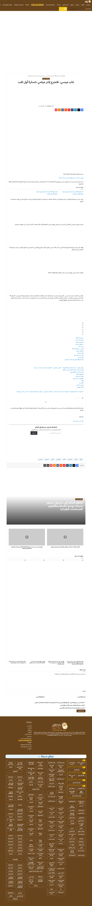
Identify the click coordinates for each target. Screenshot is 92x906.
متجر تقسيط (51, 830)
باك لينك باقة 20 (31, 769)
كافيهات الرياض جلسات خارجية (43, 367)
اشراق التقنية (72, 801)
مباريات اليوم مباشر (40, 798)
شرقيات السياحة (72, 851)
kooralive (10, 796)
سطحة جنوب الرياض (40, 854)
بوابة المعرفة (79, 376)
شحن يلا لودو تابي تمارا (51, 850)
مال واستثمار (58, 391)
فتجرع (58, 459)
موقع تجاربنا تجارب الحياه (31, 778)
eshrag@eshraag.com (52, 735)
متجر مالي (80, 353)
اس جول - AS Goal (10, 829)
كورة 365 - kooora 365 (20, 829)
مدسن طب (51, 783)
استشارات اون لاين (72, 834)
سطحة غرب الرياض (31, 849)
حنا (61, 889)
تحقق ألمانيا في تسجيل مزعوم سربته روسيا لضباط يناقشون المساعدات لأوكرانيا (65, 506)
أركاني (81, 847)
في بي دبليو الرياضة (77, 348)
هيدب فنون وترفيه (61, 801)
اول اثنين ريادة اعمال (81, 763)
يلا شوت (40, 794)
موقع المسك (79, 344)
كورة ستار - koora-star (11, 805)
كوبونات (18, 391)
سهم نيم (80, 357)
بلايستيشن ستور (61, 876)
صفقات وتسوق (48, 391)
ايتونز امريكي (51, 817)
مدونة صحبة (81, 850)
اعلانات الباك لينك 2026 (52, 779)
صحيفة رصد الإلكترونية (76, 372)
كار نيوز (72, 820)
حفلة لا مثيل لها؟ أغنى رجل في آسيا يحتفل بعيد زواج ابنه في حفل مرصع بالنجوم (17, 662)
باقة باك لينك (81, 775)
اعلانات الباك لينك (52, 770)
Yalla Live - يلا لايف (10, 820)
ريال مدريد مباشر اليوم (20, 763)
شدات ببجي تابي (52, 813)
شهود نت (72, 844)
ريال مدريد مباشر (40, 802)
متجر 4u (61, 843)
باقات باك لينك (51, 766)
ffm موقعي (80, 387)
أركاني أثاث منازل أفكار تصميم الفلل (72, 370)
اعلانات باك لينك (40, 785)
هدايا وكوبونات (73, 391)
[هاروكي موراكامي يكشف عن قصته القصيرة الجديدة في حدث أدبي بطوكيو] (36, 609)
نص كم (81, 346)
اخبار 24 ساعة (51, 796)
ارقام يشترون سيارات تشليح (40, 867)
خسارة (69, 459)
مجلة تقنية (61, 792)
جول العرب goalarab (40, 880)
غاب (64, 459)
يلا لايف (36, 885)
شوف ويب (72, 810)
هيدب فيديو (72, 838)
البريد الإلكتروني (81, 696)
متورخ (81, 828)
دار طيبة (80, 359)
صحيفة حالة (79, 340)
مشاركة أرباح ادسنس (50, 5)
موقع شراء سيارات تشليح (31, 863)
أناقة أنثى (72, 823)
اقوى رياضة (61, 783)
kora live (20, 796)
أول (80, 459)
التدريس (61, 774)
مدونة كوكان (72, 817)
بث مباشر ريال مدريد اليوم (31, 881)
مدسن (72, 828)
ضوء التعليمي (81, 788)
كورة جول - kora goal (10, 783)
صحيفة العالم (51, 801)
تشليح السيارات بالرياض (71, 359)
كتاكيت (81, 383)
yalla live (15, 771)
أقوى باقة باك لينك (31, 773)
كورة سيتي (31, 876)
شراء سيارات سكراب (31, 858)
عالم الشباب (77, 769)
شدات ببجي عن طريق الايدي (52, 845)
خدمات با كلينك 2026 (40, 778)
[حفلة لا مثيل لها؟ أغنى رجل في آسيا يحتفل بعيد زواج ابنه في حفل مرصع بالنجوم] (17, 609)
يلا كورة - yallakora (10, 792)
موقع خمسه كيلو (78, 378)
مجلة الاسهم (81, 813)
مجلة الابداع (72, 831)
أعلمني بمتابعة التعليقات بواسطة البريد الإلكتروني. (72, 705)
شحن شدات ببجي (61, 863)
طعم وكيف (80, 367)
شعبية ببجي (61, 873)
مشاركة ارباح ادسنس (72, 763)
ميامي (46, 459)
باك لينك (59, 5)
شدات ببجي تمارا (52, 808)
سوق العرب (40, 768)
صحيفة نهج (81, 820)
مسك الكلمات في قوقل (81, 802)
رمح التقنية (81, 841)
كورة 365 (40, 876)
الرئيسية (88, 5)
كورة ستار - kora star (20, 788)
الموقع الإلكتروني (40, 696)
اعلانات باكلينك (35, 789)
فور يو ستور (52, 839)
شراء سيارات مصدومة (31, 867)
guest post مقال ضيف (31, 763)
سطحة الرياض (40, 840)
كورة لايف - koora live (20, 877)
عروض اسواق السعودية (36, 391)
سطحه (31, 840)
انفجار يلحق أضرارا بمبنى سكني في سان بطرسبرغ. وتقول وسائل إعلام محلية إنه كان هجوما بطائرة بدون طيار (75, 663)
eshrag (49, 106)
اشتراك (34, 433)
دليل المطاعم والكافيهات (69, 367)
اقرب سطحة (31, 853)
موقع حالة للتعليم (60, 797)
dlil (82, 380)
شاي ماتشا (61, 892)
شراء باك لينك (60, 762)
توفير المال (65, 391)
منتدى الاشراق (60, 779)
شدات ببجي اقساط (61, 808)
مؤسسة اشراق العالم (7, 5)
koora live (19, 777)
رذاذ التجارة (72, 841)
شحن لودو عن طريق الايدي (51, 869)
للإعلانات (23, 903)
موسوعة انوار (81, 855)
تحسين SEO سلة (72, 776)
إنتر (75, 459)
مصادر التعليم (51, 786)
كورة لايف (20, 838)
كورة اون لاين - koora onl (19, 825)
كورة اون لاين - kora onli (19, 783)
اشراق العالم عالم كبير (52, 775)
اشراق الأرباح (72, 855)
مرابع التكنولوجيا (72, 806)
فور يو (51, 858)
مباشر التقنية (72, 847)
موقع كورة (15, 859)
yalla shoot (31, 794)
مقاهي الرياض (57, 367)
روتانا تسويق (81, 831)
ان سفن (81, 805)
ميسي (39, 459)
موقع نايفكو (79, 374)
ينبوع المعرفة (79, 338)
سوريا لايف (10, 787)
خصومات (80, 391)
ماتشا (51, 889)
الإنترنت (82, 5)
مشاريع (31, 781)
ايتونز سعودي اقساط (61, 822)
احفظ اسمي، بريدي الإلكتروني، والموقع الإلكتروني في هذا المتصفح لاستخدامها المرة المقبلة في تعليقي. (59, 702)
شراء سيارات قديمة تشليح (35, 871)
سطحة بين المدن (40, 845)
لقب (52, 459)
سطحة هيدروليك (31, 845)
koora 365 (19, 799)
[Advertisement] (46, 22)
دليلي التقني (79, 385)
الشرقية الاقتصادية (72, 814)
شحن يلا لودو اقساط (51, 822)
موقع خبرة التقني (81, 824)
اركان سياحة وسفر (76, 795)
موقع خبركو (79, 351)
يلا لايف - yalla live (20, 792)
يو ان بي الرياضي (52, 792)
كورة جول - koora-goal (20, 810)
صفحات (29, 748)
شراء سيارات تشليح (40, 863)
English (27, 5)
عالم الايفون (81, 817)
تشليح (40, 858)
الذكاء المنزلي (65, 5)
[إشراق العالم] (88, 1)
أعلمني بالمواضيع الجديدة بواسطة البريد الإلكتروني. (72, 708)
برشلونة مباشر (31, 798)
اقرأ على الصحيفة (78, 421)
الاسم (83, 691)
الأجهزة (72, 5)
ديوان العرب (40, 781)
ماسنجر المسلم (78, 355)
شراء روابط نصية (61, 766)
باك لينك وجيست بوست (61, 788)
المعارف (81, 838)
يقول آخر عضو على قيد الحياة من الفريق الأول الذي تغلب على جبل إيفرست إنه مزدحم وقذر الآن (56, 663)
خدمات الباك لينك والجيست (40, 764)
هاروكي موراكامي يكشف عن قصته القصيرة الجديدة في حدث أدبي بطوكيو (37, 662)
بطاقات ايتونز (51, 873)
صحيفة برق (72, 788)
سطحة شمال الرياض (40, 849)
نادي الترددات (81, 834)
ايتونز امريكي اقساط (51, 854)
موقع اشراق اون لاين (72, 792)
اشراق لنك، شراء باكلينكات (60, 770)
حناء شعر (51, 884)
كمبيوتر (77, 5)
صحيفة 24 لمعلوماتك (19, 5)
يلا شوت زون (20, 896)
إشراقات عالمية (54, 75)
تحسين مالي (25, 391)
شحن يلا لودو (61, 868)
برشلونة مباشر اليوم (10, 763)
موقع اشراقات (81, 792)
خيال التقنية (81, 810)
